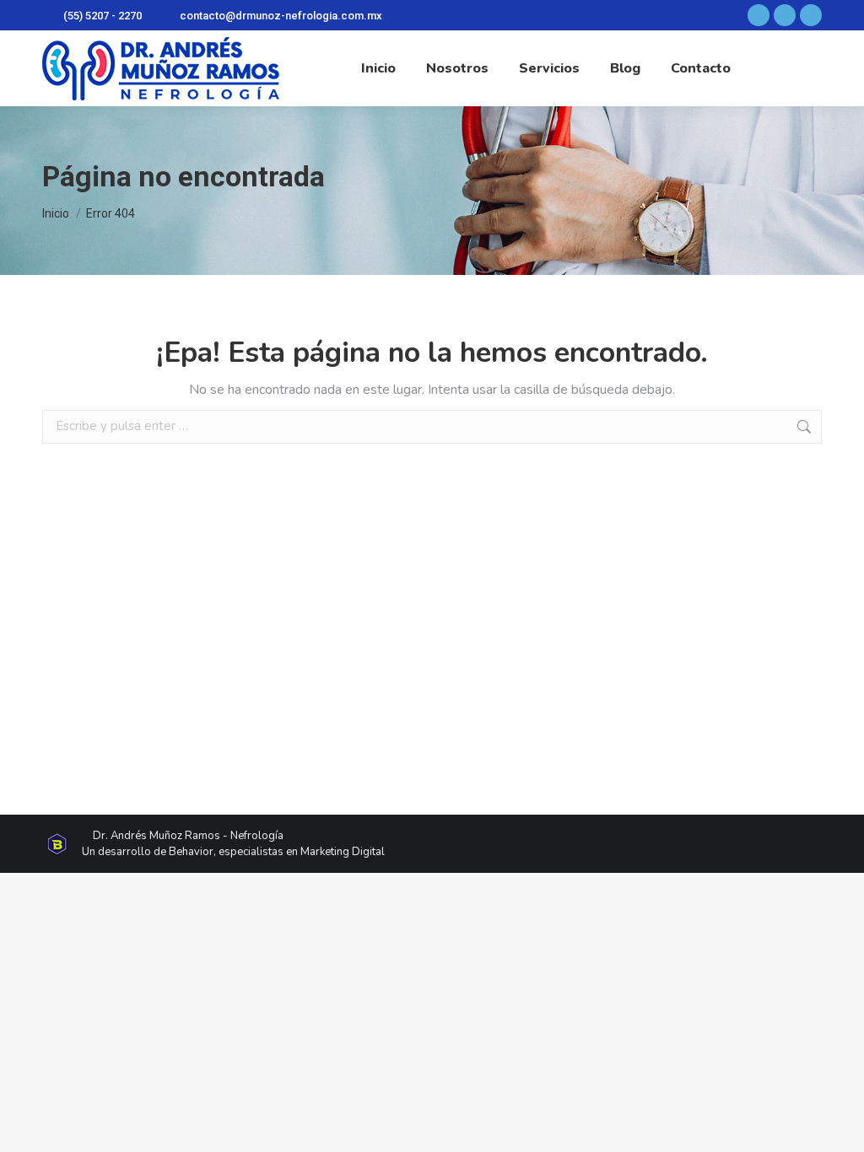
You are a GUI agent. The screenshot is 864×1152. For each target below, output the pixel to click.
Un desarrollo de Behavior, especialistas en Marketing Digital (233, 851)
